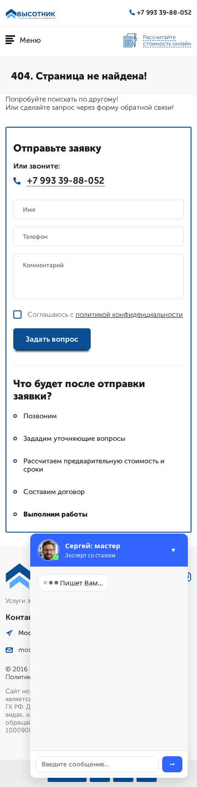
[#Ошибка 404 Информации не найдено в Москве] (30, 13)
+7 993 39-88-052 (164, 13)
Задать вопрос (52, 339)
